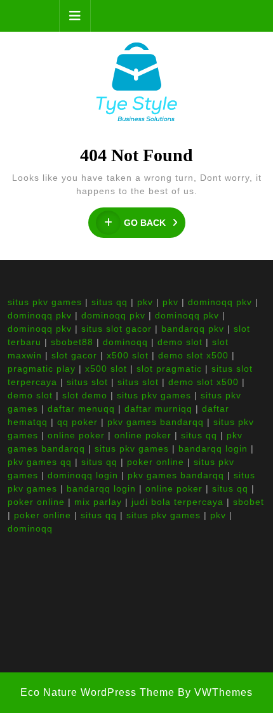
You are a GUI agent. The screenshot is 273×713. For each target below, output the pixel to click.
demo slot (180, 342)
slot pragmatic (169, 368)
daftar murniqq (158, 408)
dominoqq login (83, 475)
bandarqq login (213, 448)
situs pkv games (45, 302)
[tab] (75, 16)
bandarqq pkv (192, 329)
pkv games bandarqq (155, 422)
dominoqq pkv (220, 302)
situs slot (87, 382)
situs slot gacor (116, 329)
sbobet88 (72, 342)
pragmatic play (42, 368)
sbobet (248, 502)
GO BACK (154, 223)
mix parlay (98, 502)
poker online (155, 462)
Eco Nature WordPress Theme (97, 692)
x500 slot (128, 355)
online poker (76, 435)
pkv (145, 302)
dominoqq (125, 342)
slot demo (84, 395)
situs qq (109, 302)
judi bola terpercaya (177, 502)
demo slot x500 (193, 355)
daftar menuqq (81, 408)
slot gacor (74, 355)
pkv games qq (40, 462)
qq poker (77, 422)
